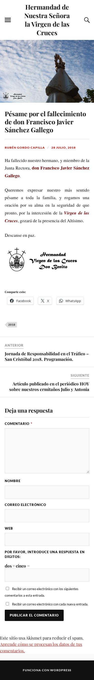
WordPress (60, 670)
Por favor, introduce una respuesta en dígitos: (45, 554)
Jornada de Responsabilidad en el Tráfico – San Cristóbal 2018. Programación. (47, 356)
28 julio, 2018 (63, 147)
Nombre (13, 481)
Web (9, 528)
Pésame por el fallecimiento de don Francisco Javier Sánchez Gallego (45, 121)
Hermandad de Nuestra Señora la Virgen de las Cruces (47, 20)
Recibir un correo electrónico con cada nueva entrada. (50, 604)
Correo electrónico (25, 505)
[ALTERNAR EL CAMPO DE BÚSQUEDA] (86, 20)
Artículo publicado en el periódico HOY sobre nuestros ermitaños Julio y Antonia (49, 386)
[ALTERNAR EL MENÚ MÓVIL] (8, 20)
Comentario (18, 424)
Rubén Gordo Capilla (25, 147)
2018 (11, 324)
